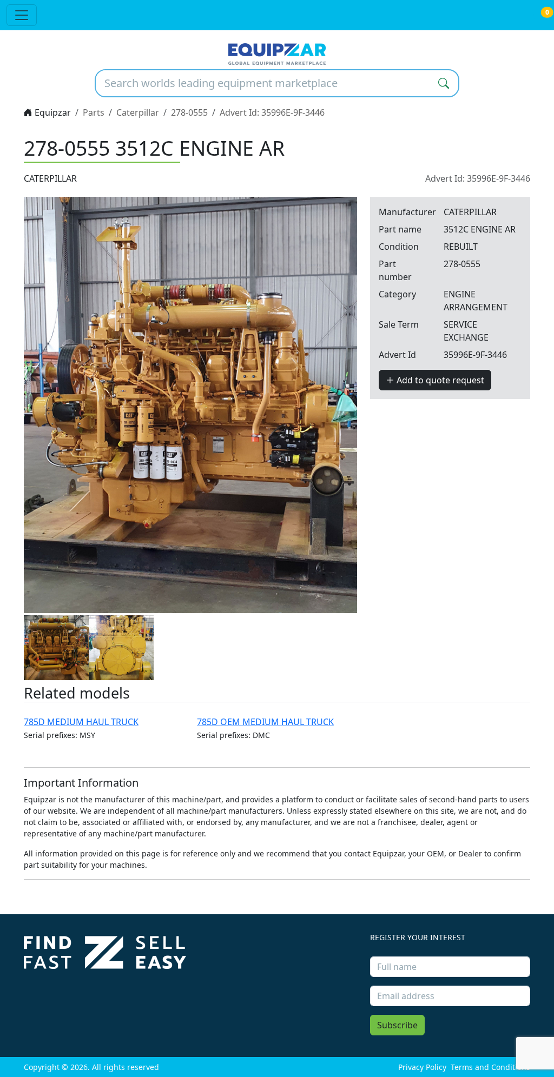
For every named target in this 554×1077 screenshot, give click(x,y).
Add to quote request (439, 380)
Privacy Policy (422, 1067)
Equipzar (51, 112)
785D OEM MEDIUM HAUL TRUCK (265, 722)
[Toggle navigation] (21, 15)
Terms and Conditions (490, 1067)
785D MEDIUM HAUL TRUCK (81, 722)
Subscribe (397, 1025)
